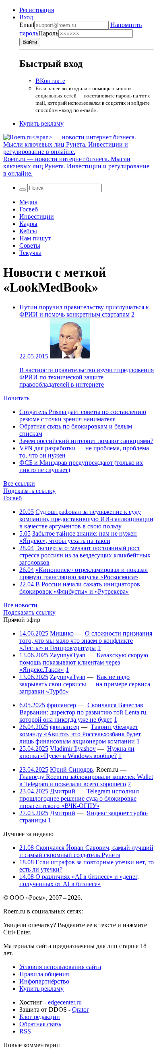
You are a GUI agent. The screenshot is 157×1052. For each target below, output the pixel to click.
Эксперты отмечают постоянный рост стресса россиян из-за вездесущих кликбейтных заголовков (85, 555)
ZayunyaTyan (67, 655)
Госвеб (28, 209)
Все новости (20, 605)
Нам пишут (35, 238)
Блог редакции (39, 1016)
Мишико (62, 633)
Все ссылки (19, 483)
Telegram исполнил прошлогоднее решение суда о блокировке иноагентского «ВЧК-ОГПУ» (79, 798)
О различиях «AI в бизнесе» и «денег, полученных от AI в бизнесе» (79, 880)
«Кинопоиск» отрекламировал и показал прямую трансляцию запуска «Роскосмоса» (83, 573)
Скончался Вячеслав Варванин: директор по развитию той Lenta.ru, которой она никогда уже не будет (83, 712)
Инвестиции (36, 216)
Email (26, 24)
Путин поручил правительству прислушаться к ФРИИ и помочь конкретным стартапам (84, 311)
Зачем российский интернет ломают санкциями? (86, 440)
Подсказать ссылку (29, 490)
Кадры (28, 223)
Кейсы (28, 231)
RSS (25, 1031)
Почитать (16, 398)
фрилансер (61, 705)
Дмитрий (62, 791)
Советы (29, 245)
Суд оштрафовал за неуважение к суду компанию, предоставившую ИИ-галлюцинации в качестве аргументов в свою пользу (86, 519)
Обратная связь (40, 1024)
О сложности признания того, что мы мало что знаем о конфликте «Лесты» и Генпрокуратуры (85, 640)
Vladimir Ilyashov (73, 748)
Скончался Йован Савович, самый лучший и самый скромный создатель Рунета (86, 851)
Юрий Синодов (71, 769)
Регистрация (36, 9)
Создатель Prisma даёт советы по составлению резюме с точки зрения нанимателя (82, 415)
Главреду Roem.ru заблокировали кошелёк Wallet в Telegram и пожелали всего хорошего (86, 780)
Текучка (30, 252)
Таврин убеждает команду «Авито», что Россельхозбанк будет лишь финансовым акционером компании (80, 734)
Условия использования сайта (60, 966)
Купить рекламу (41, 123)
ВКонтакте (50, 80)
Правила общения (44, 974)
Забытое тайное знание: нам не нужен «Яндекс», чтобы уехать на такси (78, 537)
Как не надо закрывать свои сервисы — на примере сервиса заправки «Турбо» (84, 684)
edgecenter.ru (65, 1002)
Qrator (80, 1009)
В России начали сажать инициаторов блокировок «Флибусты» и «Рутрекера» (79, 588)
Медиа (28, 202)
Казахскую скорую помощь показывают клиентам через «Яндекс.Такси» (83, 662)
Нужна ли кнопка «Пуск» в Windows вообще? (76, 752)
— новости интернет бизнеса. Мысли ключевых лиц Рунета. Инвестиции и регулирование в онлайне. (76, 166)
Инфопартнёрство (44, 981)
